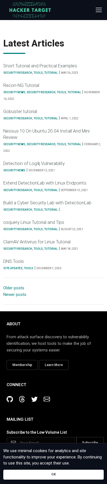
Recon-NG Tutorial (21, 85)
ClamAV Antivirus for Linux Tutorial (37, 241)
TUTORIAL (51, 72)
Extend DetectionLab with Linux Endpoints (44, 183)
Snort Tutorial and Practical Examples (40, 65)
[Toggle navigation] (98, 10)
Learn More (54, 365)
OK (53, 474)
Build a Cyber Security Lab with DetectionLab (47, 202)
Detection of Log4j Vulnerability (34, 163)
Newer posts (14, 294)
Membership (22, 365)
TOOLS (38, 72)
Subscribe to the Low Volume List (37, 432)
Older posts (13, 287)
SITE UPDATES (12, 268)
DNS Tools (13, 261)
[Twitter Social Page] (36, 399)
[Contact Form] (47, 399)
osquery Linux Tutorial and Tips (33, 222)
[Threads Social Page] (24, 399)
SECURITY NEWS (14, 92)
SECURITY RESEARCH (17, 72)
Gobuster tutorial (20, 111)
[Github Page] (12, 399)
